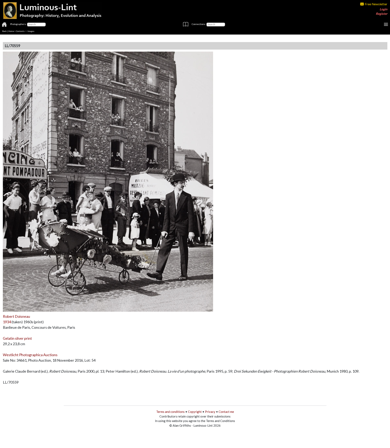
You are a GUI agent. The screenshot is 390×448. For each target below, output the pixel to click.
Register (381, 13)
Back (4, 31)
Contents (20, 31)
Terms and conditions (170, 411)
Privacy (210, 411)
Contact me (226, 411)
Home (11, 31)
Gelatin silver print (17, 338)
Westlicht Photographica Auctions (30, 355)
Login (383, 9)
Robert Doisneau (16, 316)
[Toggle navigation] (386, 24)
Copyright (195, 411)
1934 (7, 322)
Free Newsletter (376, 4)
